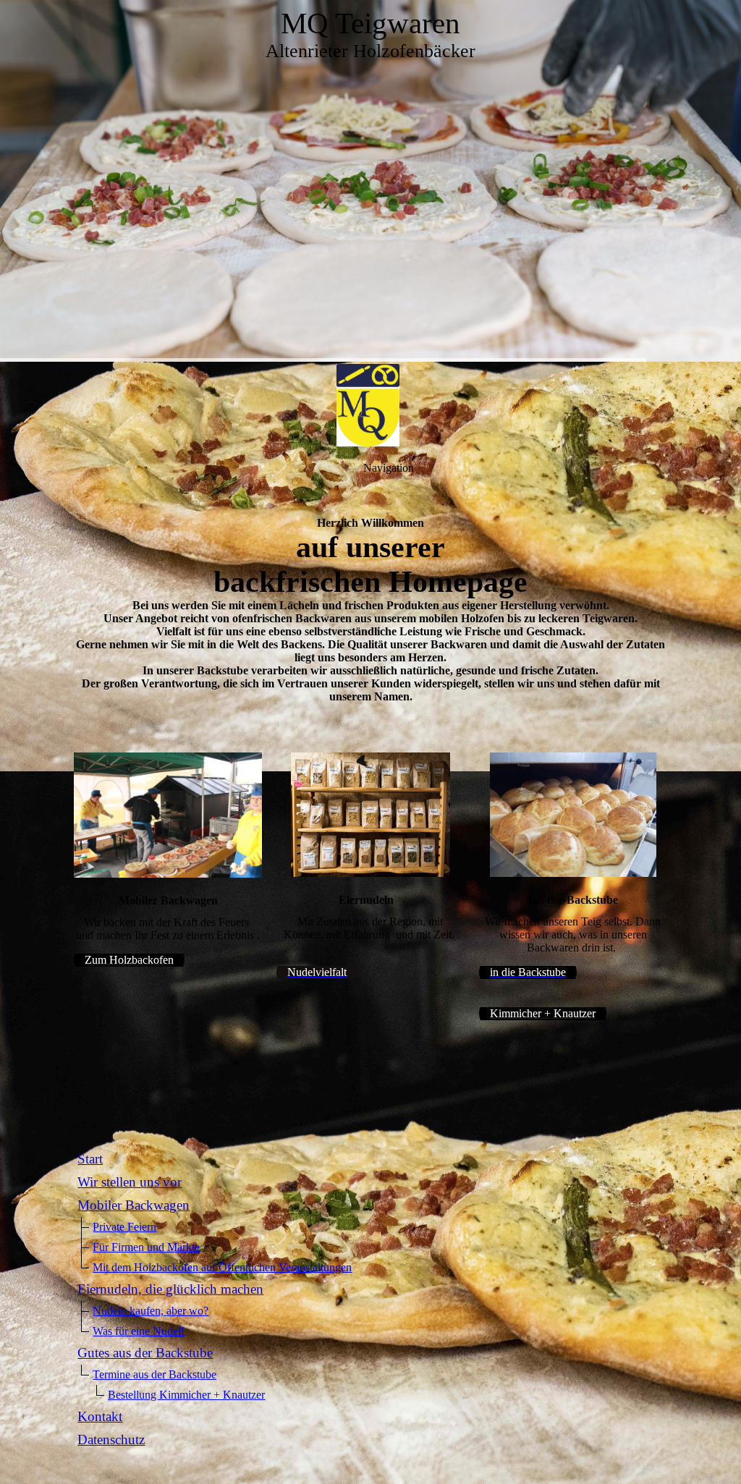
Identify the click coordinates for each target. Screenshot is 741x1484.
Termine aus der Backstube (154, 1374)
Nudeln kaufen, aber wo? (150, 1311)
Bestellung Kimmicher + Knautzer (186, 1394)
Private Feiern (124, 1227)
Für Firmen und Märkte (146, 1247)
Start (90, 1158)
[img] (370, 181)
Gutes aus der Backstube (145, 1352)
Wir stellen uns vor (129, 1182)
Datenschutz (111, 1439)
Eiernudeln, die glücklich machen (170, 1289)
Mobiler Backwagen (133, 1205)
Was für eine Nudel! (139, 1331)
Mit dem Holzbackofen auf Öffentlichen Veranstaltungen (222, 1267)
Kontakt (99, 1416)
